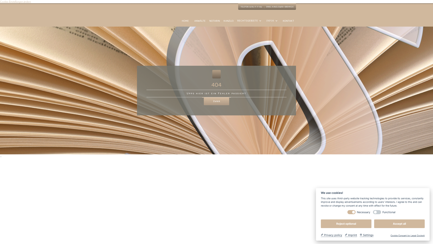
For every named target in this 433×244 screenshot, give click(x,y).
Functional (388, 212)
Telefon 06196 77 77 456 (251, 7)
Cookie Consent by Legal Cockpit (408, 235)
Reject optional (346, 223)
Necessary (363, 212)
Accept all (399, 223)
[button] (250, 23)
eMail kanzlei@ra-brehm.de (280, 7)
